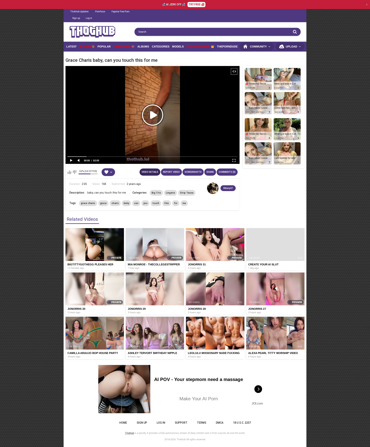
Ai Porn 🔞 (87, 46)
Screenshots (193, 172)
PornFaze (100, 11)
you (145, 203)
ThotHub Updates (79, 11)
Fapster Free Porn (121, 11)
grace (103, 203)
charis (115, 203)
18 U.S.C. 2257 (242, 422)
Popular (104, 46)
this (166, 203)
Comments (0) (227, 172)
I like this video (69, 172)
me (184, 203)
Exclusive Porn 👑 (200, 46)
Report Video (171, 172)
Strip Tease (186, 192)
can (136, 203)
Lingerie (170, 192)
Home (123, 422)
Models (178, 46)
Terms (201, 422)
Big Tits (156, 192)
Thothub (181, 439)
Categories (160, 46)
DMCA (219, 422)
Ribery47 (228, 188)
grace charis (88, 203)
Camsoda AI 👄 (124, 46)
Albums (143, 46)
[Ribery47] (213, 188)
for (175, 203)
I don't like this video (74, 172)
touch (155, 203)
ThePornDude (227, 46)
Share (210, 172)
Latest (71, 46)
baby (126, 203)
